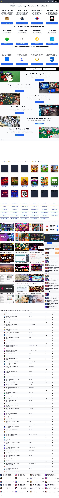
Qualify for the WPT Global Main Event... (12, 429)
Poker (52, 1)
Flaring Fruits (4, 186)
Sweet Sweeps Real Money (52, 268)
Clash (54, 173)
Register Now (37, 30)
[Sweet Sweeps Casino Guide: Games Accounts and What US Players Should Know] (47, 258)
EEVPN (22, 51)
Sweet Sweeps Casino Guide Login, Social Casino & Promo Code (43, 495)
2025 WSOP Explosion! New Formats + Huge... (13, 389)
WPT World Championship (10, 435)
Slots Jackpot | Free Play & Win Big (7, 10)
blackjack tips (31, 382)
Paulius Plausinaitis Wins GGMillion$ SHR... (12, 313)
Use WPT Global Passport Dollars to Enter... (12, 329)
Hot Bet (24, 173)
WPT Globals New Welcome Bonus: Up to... (12, 426)
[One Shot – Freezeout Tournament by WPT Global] (47, 301)
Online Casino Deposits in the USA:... (11, 350)
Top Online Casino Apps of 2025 (11, 395)
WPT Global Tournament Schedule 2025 (12, 363)
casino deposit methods (9, 377)
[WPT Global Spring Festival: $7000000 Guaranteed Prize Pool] (47, 298)
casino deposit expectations (10, 351)
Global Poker (8, 341)
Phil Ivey (7, 417)
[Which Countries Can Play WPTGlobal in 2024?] (47, 307)
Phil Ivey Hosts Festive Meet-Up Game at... (12, 416)
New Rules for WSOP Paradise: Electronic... (12, 353)
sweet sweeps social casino (25, 218)
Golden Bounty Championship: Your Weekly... (13, 397)
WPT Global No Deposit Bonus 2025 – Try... (12, 387)
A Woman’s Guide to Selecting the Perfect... (13, 442)
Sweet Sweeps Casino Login (52, 262)
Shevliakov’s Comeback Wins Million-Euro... (12, 471)
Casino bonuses (4, 209)
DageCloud (52, 51)
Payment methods (14, 215)
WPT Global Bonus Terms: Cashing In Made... (13, 379)
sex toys (7, 443)
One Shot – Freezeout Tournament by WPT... (13, 374)
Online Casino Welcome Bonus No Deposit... (13, 405)
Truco (15, 173)
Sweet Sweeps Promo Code (52, 271)
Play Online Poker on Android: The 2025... (12, 361)
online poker (8, 393)
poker (7, 314)
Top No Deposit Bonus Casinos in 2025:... (12, 345)
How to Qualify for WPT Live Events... (11, 413)
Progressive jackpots (24, 206)
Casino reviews (54, 209)
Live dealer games (14, 206)
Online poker (24, 212)
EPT (6, 440)
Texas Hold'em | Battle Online (22, 10)
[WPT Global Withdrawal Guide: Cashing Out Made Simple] (47, 294)
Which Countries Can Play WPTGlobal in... (12, 371)
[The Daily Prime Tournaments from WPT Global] (47, 304)
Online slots (44, 206)
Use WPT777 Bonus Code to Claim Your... (12, 334)
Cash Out (57, 295)
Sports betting (34, 206)
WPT (29, 403)
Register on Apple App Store (22, 30)
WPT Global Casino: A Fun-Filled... (11, 400)
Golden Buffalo (4, 173)
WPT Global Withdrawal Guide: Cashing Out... (13, 455)
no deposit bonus (8, 367)
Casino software (25, 215)
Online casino (4, 203)
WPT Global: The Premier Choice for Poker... (12, 437)
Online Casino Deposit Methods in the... (12, 376)
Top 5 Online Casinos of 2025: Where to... (12, 324)
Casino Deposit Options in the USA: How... (12, 458)
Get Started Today (39, 80)
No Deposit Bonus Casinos (10, 346)
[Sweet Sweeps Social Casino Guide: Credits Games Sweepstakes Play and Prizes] (47, 265)
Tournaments (14, 212)
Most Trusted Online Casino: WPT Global (12, 319)
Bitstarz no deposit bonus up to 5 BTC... (12, 366)
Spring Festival (55, 298)
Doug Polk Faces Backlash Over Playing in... (12, 337)
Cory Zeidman (8, 461)
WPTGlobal (7, 372)
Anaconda (14, 186)
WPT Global (50, 295)
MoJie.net (37, 51)
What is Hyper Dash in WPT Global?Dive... (12, 408)
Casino (46, 1)
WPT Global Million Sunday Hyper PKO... (12, 468)
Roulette (44, 203)
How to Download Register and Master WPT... (13, 410)
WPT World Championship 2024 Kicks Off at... (13, 434)
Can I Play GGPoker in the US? (10, 342)
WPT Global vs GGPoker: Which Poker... (12, 452)
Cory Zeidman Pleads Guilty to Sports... (12, 460)
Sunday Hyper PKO (9, 448)
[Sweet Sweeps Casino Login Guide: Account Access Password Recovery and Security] (47, 261)
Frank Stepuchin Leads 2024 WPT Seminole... (13, 421)
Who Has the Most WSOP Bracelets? (11, 431)
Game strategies (4, 212)
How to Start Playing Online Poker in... (12, 392)
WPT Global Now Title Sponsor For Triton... (12, 321)
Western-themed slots (9, 464)
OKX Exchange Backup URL (52, 30)
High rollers (44, 209)
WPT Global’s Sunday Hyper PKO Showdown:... (13, 447)
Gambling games (14, 203)
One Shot (54, 301)
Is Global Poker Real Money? (10, 340)
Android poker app (32, 361)
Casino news (44, 215)
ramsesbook (24, 186)
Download (56, 1)
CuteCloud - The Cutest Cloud (7, 51)
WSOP (7, 354)
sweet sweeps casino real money (35, 218)
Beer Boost (34, 173)
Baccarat (4, 206)
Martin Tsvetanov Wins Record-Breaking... (12, 450)
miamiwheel (34, 186)
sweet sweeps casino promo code (45, 218)
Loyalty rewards (34, 215)
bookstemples (44, 186)
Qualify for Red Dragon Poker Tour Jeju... (12, 332)
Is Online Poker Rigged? (9, 418)
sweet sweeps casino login (15, 218)
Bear (44, 173)
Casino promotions (54, 212)
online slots (8, 385)
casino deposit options (32, 458)
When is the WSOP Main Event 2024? (11, 358)
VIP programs (14, 209)
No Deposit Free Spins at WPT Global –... (12, 316)
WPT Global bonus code (9, 335)
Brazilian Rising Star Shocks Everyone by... (12, 439)
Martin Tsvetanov (8, 451)
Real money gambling (54, 215)
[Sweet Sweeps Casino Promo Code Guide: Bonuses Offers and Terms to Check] (47, 271)
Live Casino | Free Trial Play (52, 10)
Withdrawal (54, 295)
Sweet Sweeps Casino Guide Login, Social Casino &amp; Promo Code (11, 3)
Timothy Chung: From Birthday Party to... (12, 465)
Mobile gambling (25, 209)
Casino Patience (54, 186)
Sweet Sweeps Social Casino (52, 265)
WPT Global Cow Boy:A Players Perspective (12, 463)
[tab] (3, 162)
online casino (8, 406)
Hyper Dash (8, 409)
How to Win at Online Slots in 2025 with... (12, 384)
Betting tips (34, 212)
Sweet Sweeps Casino (52, 277)
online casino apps (9, 396)
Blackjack (34, 203)
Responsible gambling (35, 209)
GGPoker (7, 343)
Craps (54, 206)
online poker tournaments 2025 (11, 369)
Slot (49, 1)
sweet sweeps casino (4, 218)
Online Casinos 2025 (9, 325)
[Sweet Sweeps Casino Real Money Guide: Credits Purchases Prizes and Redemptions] (47, 268)
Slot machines (24, 203)
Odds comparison (44, 212)
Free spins (4, 215)
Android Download (7, 30)
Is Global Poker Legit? (9, 355)
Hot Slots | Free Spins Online (37, 10)
